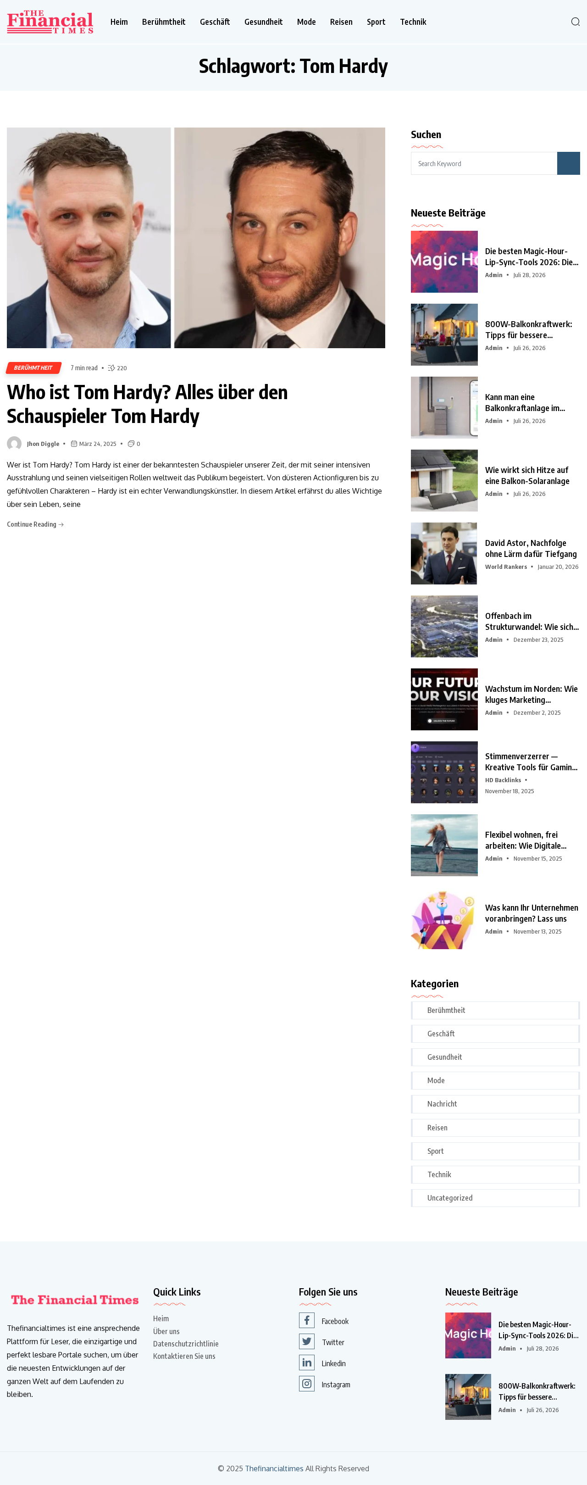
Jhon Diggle (43, 443)
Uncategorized (450, 1197)
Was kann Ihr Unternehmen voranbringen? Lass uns (531, 912)
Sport (376, 22)
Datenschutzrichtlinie (186, 1343)
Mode (306, 22)
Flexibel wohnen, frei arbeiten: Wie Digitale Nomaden (523, 840)
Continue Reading (32, 524)
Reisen (341, 22)
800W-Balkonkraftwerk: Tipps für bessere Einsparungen (528, 329)
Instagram (336, 1384)
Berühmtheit (164, 22)
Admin (494, 274)
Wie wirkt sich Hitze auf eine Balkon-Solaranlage (527, 475)
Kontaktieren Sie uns (184, 1356)
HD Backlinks (503, 780)
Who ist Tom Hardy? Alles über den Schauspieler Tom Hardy (147, 403)
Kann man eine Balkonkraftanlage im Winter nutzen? (522, 402)
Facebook (335, 1321)
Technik (413, 22)
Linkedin (334, 1363)
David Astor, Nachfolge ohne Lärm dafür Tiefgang (531, 548)
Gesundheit (263, 22)
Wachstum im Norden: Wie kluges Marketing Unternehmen (531, 694)
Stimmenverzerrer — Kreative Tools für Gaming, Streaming (532, 762)
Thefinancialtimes (274, 1468)
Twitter (333, 1342)
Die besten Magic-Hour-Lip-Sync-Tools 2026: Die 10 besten (529, 256)
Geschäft (215, 22)
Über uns (166, 1331)
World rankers (506, 566)
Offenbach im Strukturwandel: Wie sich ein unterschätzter (529, 621)
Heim (119, 22)
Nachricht (442, 1103)
